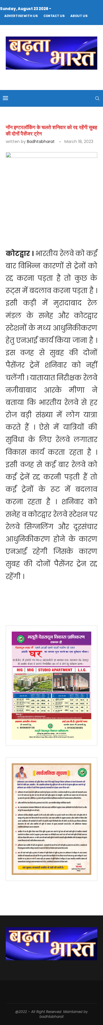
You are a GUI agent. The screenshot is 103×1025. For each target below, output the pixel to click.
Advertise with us (21, 16)
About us (79, 16)
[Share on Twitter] (71, 217)
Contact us (54, 16)
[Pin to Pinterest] (85, 217)
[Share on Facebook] (59, 217)
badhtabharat (41, 141)
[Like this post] (46, 217)
